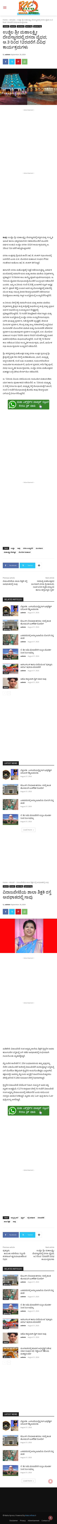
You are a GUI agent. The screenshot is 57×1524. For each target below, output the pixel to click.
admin (7, 54)
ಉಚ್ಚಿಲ (13, 548)
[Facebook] (5, 61)
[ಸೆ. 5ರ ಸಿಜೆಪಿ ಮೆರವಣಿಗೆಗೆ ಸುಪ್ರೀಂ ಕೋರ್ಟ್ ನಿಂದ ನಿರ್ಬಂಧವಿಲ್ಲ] (10, 654)
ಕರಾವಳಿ (13, 26)
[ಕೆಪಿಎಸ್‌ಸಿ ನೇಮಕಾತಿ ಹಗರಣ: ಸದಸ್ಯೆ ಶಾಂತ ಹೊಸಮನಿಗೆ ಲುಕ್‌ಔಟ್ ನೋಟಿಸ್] (10, 625)
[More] (39, 565)
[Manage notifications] (50, 1518)
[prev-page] (4, 693)
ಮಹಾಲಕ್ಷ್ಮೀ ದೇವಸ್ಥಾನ (10, 552)
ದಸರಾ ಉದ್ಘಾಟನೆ (28, 548)
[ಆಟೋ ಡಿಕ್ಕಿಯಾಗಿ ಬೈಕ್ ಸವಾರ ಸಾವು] (10, 683)
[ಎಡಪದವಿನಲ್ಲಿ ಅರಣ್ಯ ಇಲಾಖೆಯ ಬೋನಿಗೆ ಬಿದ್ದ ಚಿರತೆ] (10, 639)
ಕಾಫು (18, 548)
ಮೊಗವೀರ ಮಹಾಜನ (25, 552)
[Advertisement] (28, 140)
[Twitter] (12, 61)
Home (5, 20)
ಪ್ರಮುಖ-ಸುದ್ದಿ (37, 26)
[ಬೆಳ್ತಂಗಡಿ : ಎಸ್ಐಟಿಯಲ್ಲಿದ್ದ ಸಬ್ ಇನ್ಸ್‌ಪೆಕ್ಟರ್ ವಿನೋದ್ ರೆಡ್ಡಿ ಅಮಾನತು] (10, 610)
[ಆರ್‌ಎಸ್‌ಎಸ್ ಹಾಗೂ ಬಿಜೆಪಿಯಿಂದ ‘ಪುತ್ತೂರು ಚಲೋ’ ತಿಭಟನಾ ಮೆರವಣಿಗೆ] (10, 668)
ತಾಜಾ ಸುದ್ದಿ (29, 26)
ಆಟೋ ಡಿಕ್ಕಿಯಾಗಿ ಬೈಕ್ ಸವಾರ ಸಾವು (33, 679)
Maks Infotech (30, 1515)
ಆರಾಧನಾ (12, 20)
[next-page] (9, 693)
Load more (27, 830)
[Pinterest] (18, 61)
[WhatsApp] (24, 61)
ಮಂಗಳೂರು (21, 26)
